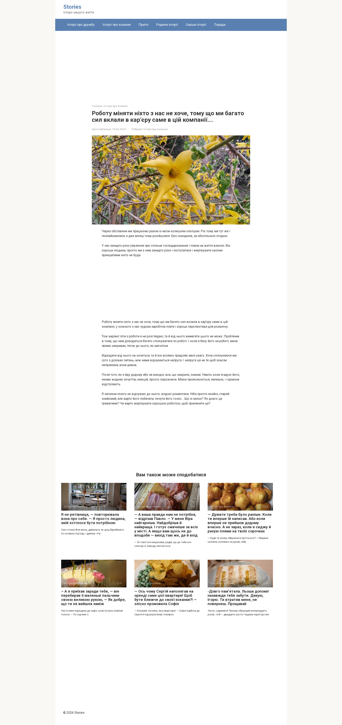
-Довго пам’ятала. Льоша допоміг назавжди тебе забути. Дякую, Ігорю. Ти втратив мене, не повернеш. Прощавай (238, 597)
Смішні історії (196, 25)
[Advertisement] (171, 64)
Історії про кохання (117, 25)
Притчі (143, 25)
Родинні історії (167, 25)
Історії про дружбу (81, 25)
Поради (219, 25)
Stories (72, 7)
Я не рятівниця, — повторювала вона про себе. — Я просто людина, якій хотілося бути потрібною (93, 518)
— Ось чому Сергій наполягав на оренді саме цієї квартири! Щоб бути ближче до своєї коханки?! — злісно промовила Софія (165, 597)
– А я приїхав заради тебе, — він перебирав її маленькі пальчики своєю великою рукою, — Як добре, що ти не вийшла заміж (93, 597)
